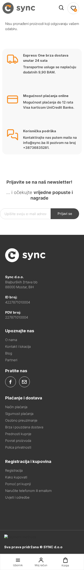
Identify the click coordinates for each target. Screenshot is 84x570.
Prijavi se (65, 213)
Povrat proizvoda (18, 440)
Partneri (11, 360)
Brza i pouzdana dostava (24, 427)
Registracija (14, 470)
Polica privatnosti (18, 447)
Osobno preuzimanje (21, 420)
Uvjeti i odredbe (17, 497)
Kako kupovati (16, 477)
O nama (11, 340)
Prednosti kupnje (18, 434)
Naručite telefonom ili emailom (28, 491)
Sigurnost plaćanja (19, 414)
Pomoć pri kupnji (18, 484)
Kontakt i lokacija (18, 346)
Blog (8, 353)
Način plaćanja (16, 407)
